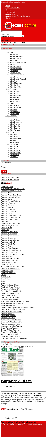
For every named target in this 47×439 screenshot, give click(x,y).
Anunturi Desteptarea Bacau (11, 324)
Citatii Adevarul (6, 256)
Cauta (4, 171)
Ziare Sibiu (14, 157)
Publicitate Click (7, 187)
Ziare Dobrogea (11, 89)
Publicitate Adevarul (8, 273)
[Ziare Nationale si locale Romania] (19, 29)
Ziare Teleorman (16, 130)
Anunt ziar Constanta (8, 316)
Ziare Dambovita (16, 122)
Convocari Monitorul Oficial (11, 289)
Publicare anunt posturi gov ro (12, 303)
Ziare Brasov (14, 149)
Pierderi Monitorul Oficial (10, 293)
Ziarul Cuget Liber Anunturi (11, 320)
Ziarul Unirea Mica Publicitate (12, 332)
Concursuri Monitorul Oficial (11, 191)
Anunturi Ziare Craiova (9, 248)
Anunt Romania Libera (9, 219)
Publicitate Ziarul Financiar (10, 287)
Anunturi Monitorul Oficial (10, 269)
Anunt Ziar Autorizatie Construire (13, 310)
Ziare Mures (14, 155)
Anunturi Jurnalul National (10, 201)
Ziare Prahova (15, 128)
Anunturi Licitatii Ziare (9, 232)
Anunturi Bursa (6, 199)
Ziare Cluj (13, 81)
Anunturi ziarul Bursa (9, 211)
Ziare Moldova (10, 103)
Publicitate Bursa (7, 271)
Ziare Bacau (14, 106)
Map (10, 344)
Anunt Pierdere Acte (8, 295)
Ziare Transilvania (11, 144)
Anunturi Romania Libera (10, 178)
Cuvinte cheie (6, 163)
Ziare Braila (14, 91)
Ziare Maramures (16, 83)
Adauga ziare (5, 40)
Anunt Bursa (5, 221)
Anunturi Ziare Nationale (10, 180)
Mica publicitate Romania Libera (13, 189)
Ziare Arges (14, 118)
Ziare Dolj (13, 134)
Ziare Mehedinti (16, 138)
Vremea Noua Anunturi (9, 334)
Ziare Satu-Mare (16, 87)
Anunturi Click (6, 213)
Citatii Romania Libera (9, 262)
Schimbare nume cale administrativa (14, 338)
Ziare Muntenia (11, 116)
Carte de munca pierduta (9, 299)
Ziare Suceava (15, 112)
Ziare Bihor (14, 77)
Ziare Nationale (15, 73)
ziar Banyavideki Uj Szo (16, 42)
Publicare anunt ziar (8, 305)
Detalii (3, 409)
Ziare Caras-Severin (17, 56)
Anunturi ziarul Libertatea (10, 252)
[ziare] (6, 185)
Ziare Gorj (14, 136)
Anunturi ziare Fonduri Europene (13, 254)
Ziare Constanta (15, 95)
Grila (7, 344)
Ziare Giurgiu (15, 124)
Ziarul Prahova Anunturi (9, 328)
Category (4, 167)
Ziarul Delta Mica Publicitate (11, 322)
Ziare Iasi (13, 110)
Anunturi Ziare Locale (9, 234)
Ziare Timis (14, 60)
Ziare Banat (9, 52)
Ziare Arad (14, 54)
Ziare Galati (14, 97)
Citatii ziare (5, 230)
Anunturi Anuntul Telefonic (11, 195)
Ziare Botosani (15, 108)
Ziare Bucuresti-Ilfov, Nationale (16, 62)
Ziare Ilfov (14, 71)
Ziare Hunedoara (16, 58)
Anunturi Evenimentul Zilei (11, 215)
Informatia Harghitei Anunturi (11, 326)
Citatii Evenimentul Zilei (10, 258)
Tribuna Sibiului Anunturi (10, 330)
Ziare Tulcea (14, 99)
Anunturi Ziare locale (8, 238)
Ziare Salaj (14, 85)
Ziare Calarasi (15, 120)
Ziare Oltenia (10, 132)
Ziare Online (5, 279)
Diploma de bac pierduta (10, 297)
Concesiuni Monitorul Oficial (11, 291)
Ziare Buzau (14, 93)
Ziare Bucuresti (15, 67)
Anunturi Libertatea (8, 203)
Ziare (3, 281)
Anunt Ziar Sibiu (7, 422)
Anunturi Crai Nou (8, 318)
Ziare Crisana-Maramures (14, 75)
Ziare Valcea (14, 142)
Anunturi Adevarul (7, 193)
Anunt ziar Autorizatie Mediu (11, 312)
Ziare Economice (16, 69)
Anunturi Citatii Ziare (8, 244)
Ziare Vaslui (14, 114)
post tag (4, 42)
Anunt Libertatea (7, 207)
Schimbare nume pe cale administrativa (15, 301)
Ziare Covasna (15, 151)
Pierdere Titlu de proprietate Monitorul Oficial (17, 307)
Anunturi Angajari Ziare (9, 226)
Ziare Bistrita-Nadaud (18, 79)
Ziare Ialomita (15, 126)
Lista (2, 344)
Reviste (12, 65)
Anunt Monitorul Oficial (9, 285)
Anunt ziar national (8, 242)
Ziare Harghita (15, 153)
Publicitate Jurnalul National (11, 250)
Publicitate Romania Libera (11, 224)
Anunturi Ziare (6, 228)
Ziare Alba (14, 146)
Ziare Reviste (5, 277)
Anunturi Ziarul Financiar (10, 236)
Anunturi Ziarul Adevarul (10, 240)
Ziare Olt (13, 140)
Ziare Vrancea (15, 101)
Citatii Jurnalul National (9, 260)
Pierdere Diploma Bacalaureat (25, 422)
